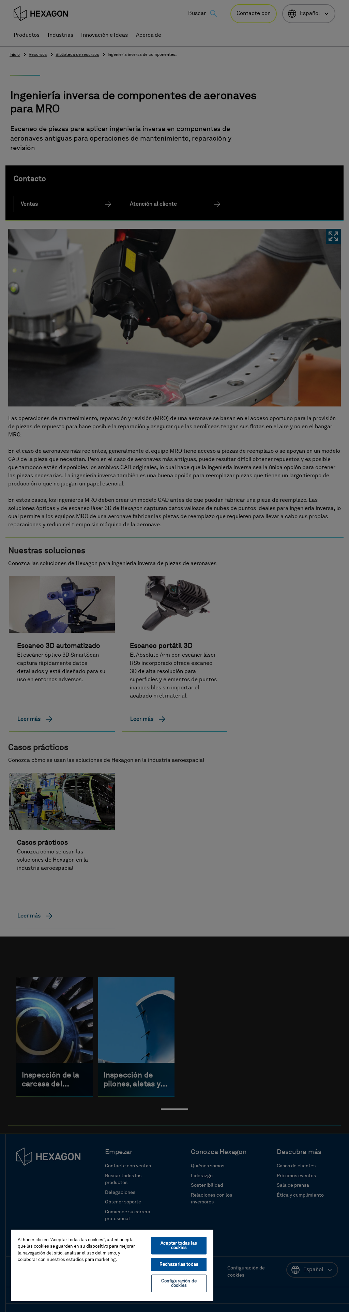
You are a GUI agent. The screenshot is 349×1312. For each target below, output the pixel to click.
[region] (112, 1265)
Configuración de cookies (179, 1283)
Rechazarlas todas (179, 1264)
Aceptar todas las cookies (179, 1245)
